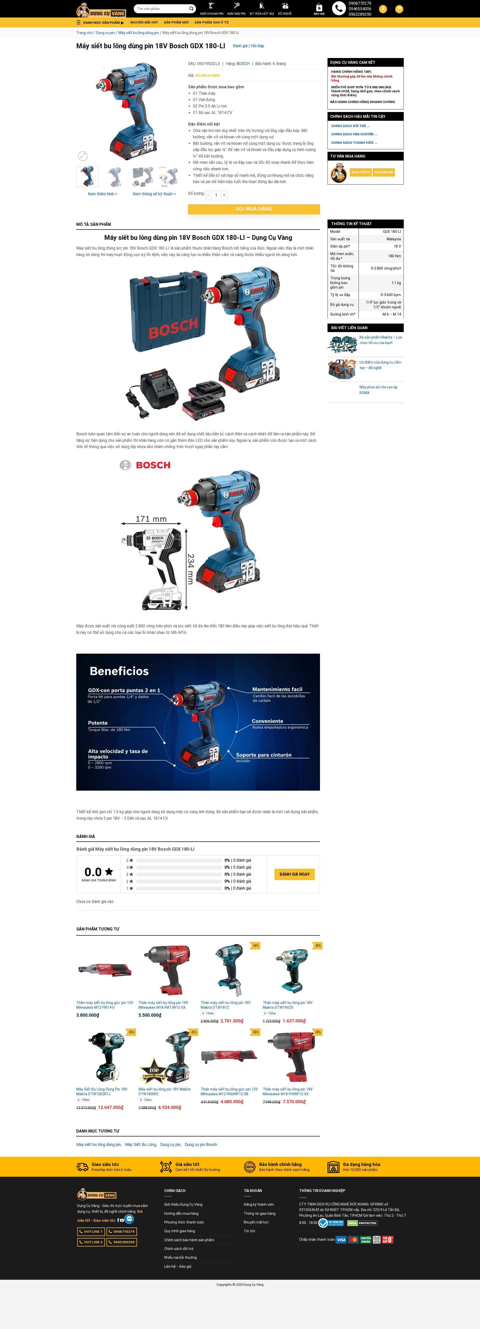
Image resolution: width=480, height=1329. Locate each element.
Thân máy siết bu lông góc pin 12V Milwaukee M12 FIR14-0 (104, 1005)
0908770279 (360, 3)
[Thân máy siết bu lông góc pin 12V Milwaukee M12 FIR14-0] (105, 970)
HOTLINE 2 (93, 1242)
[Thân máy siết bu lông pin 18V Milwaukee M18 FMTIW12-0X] (167, 970)
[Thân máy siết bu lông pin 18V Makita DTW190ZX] (291, 970)
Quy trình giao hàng (179, 1231)
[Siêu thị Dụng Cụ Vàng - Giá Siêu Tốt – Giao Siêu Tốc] (101, 9)
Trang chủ (84, 33)
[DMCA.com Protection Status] (362, 1223)
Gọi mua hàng (207, 76)
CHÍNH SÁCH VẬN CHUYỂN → (354, 134)
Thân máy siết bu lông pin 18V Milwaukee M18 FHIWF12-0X (287, 1091)
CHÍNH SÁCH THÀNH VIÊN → (354, 143)
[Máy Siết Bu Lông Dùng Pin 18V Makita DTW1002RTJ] (105, 1057)
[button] (101, 23)
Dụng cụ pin (105, 33)
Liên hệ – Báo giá (177, 1266)
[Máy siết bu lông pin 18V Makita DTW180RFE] (167, 1057)
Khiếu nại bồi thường (180, 1257)
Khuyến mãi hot (144, 22)
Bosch (243, 63)
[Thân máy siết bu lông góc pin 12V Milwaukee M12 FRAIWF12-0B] (229, 1057)
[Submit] (191, 9)
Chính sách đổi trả (178, 1249)
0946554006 (360, 9)
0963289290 (360, 14)
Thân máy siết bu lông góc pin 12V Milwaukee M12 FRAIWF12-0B (229, 1091)
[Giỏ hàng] (399, 9)
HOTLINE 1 (93, 1231)
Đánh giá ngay (295, 874)
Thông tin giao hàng (260, 1213)
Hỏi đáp (257, 46)
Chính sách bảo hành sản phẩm (189, 1240)
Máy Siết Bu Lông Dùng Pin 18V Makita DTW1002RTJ (101, 1091)
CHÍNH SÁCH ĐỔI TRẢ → (350, 126)
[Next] (172, 110)
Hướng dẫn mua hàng (181, 1213)
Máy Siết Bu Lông (140, 1144)
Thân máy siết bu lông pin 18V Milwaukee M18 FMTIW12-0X (163, 1005)
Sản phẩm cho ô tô (211, 22)
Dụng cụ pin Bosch (201, 1144)
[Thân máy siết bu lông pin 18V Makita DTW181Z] (229, 970)
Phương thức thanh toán (184, 1222)
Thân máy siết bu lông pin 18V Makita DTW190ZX (287, 1005)
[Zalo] (129, 1219)
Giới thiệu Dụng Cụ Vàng (183, 1204)
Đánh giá (240, 46)
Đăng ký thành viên (259, 1204)
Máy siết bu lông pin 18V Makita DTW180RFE (164, 1091)
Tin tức (250, 1231)
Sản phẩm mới (176, 22)
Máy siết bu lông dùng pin (138, 33)
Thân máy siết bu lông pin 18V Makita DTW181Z (225, 1005)
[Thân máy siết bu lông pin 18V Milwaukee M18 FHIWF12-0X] (291, 1057)
